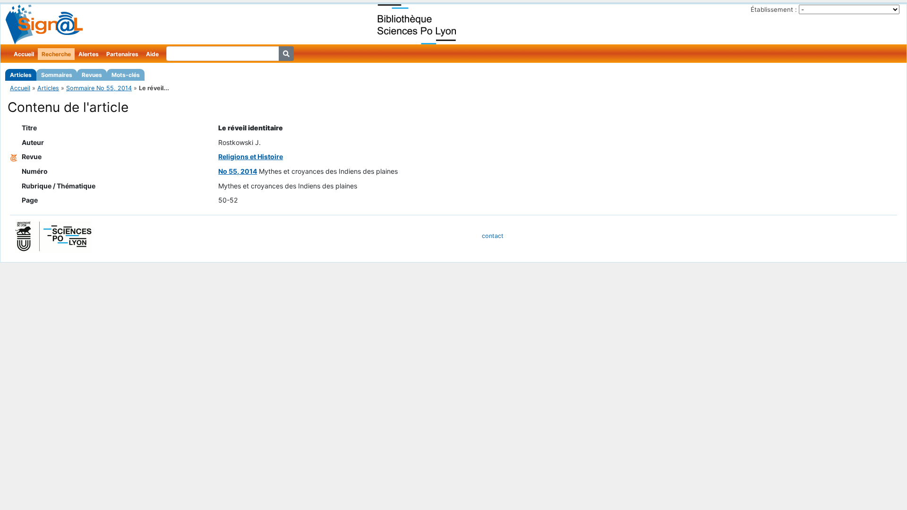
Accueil (24, 54)
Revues (92, 74)
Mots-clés (125, 74)
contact (493, 235)
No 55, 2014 (237, 171)
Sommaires (56, 74)
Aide (152, 54)
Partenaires (122, 54)
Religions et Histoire (250, 157)
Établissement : (774, 9)
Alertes (88, 54)
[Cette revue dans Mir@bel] (13, 157)
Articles (21, 74)
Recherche (56, 54)
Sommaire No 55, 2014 (99, 88)
